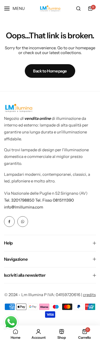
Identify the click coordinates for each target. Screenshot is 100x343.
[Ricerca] (78, 8)
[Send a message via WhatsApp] (11, 322)
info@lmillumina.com (23, 207)
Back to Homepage (50, 71)
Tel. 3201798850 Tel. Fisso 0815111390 (39, 200)
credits (89, 294)
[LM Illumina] (50, 8)
